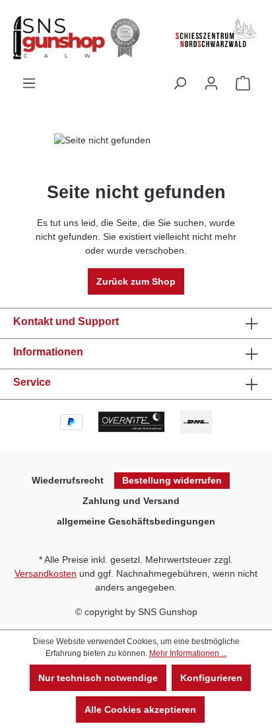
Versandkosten (46, 573)
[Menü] (29, 83)
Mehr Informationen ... (188, 653)
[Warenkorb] (243, 83)
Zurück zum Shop (136, 281)
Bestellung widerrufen (172, 480)
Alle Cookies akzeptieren (140, 709)
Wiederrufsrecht (68, 480)
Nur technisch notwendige (98, 678)
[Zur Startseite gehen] (79, 37)
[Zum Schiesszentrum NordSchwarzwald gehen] (215, 33)
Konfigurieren (211, 678)
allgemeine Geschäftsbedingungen (136, 521)
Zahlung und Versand (131, 500)
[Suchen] (179, 83)
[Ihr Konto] (211, 83)
